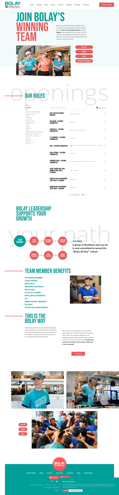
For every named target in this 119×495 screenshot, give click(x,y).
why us (84, 56)
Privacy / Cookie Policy (36, 485)
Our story (84, 47)
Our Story (60, 4)
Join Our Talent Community (84, 61)
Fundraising (88, 473)
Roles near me (102, 108)
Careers (53, 4)
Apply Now (78, 353)
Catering (39, 4)
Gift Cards (77, 4)
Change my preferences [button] (75, 490)
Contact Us (86, 4)
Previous (73, 238)
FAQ (54, 485)
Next (74, 238)
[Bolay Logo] (13, 5)
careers (84, 52)
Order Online (106, 5)
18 (82, 194)
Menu (46, 4)
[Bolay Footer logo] (59, 464)
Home (32, 4)
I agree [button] (65, 490)
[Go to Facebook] (52, 481)
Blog (78, 473)
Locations (69, 4)
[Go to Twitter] (57, 481)
